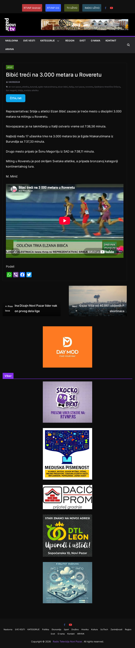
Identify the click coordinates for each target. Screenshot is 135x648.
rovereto (89, 86)
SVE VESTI (29, 40)
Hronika (85, 629)
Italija (71, 86)
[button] (57, 41)
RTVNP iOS (53, 7)
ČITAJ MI (15, 98)
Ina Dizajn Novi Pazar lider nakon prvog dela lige (31, 308)
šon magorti (11, 90)
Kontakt (111, 40)
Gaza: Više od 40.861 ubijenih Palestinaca (98, 308)
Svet (83, 40)
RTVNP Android (32, 7)
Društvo (75, 629)
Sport (10, 67)
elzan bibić (63, 86)
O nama (95, 40)
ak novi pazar (15, 86)
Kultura (94, 629)
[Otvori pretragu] (128, 45)
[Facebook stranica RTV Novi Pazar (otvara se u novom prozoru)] (105, 8)
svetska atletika (31, 90)
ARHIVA (9, 49)
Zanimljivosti (116, 629)
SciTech (104, 629)
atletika (25, 86)
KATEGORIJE (47, 40)
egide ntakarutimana (47, 86)
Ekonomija (56, 629)
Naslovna (11, 40)
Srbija (20, 90)
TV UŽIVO (72, 7)
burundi (33, 86)
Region (69, 40)
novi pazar (79, 86)
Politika (45, 629)
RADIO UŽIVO (92, 7)
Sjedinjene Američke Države (107, 86)
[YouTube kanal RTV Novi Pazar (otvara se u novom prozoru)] (111, 8)
